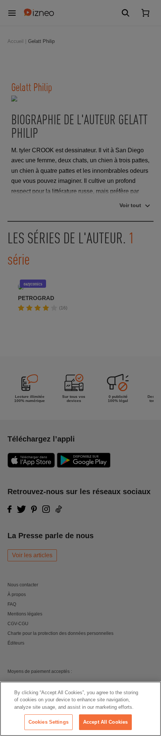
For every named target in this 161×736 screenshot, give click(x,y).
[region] (80, 709)
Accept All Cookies (105, 722)
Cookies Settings (48, 722)
